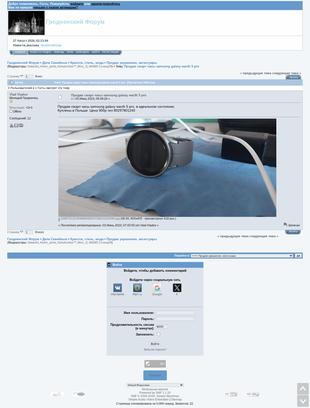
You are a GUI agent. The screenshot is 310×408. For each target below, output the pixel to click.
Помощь (59, 52)
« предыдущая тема (255, 73)
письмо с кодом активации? (55, 7)
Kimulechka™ (67, 66)
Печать (294, 77)
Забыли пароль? (155, 349)
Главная (20, 52)
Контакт (155, 375)
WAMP (93, 66)
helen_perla (48, 66)
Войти (96, 52)
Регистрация (110, 52)
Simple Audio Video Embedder (148, 399)
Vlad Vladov (18, 94)
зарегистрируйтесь (105, 4)
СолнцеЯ (105, 66)
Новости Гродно (40, 52)
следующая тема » (286, 73)
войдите (76, 4)
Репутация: (17, 107)
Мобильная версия (155, 389)
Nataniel (33, 66)
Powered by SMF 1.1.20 (155, 392)
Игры (70, 52)
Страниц (13, 76)
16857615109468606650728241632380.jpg (90, 218)
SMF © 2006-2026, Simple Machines (155, 396)
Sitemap (176, 399)
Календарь (82, 52)
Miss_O (82, 66)
